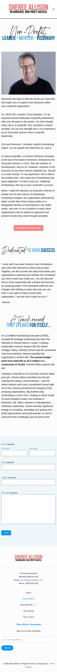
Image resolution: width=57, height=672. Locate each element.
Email (7, 462)
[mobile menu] (53, 9)
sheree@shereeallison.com (31, 580)
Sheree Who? (28, 599)
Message (9, 492)
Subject (8, 477)
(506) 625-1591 (31, 583)
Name (7, 444)
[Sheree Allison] (28, 8)
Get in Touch (28, 617)
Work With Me (26, 605)
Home (28, 593)
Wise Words (28, 611)
